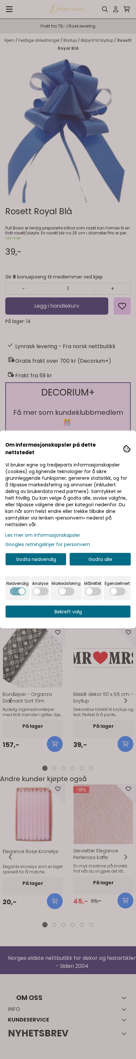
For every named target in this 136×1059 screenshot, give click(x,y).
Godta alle (100, 559)
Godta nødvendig (36, 559)
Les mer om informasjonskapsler (42, 535)
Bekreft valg (68, 611)
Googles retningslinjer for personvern (47, 544)
